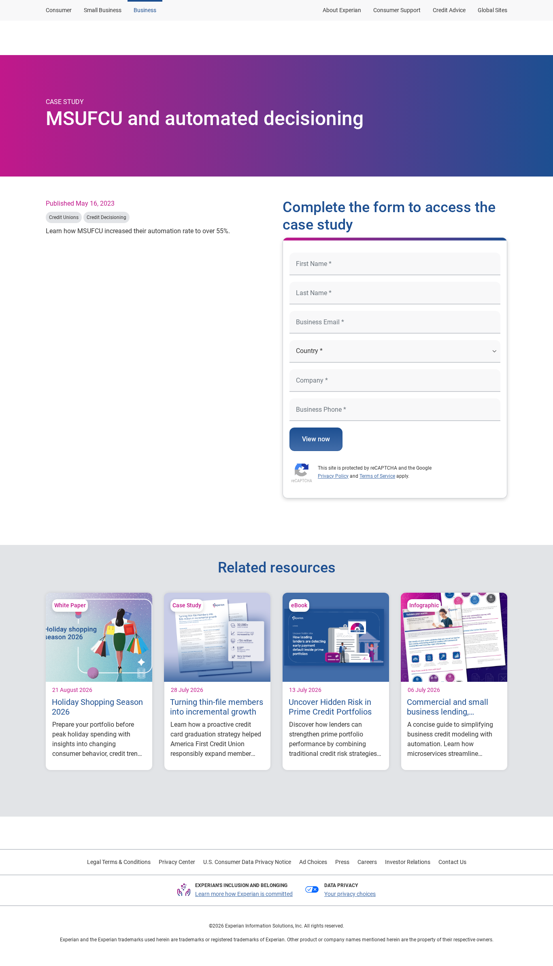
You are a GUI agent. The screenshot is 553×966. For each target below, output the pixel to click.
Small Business (102, 10)
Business (145, 10)
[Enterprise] (85, 37)
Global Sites (492, 10)
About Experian (342, 10)
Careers (367, 862)
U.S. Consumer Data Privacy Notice (247, 862)
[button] (403, 37)
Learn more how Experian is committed (244, 894)
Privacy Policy (333, 476)
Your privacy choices (350, 894)
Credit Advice (449, 10)
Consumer (59, 10)
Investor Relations (407, 862)
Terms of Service (377, 476)
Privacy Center (177, 862)
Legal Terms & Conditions (119, 862)
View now (316, 439)
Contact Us (452, 862)
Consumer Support (397, 10)
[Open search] (499, 38)
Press (342, 862)
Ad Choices (313, 862)
